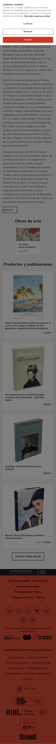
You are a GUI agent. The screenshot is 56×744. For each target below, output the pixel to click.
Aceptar (28, 39)
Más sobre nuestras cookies (37, 16)
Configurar (28, 23)
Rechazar (28, 31)
